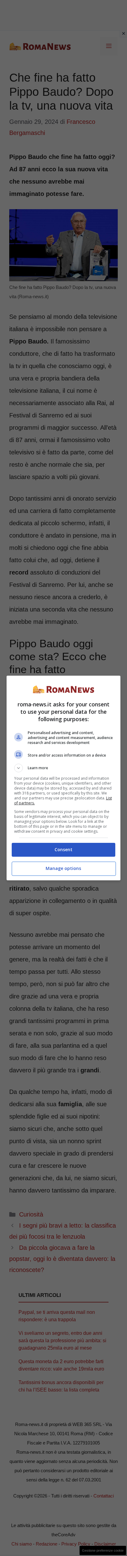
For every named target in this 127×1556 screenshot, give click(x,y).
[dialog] (63, 778)
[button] (63, 768)
